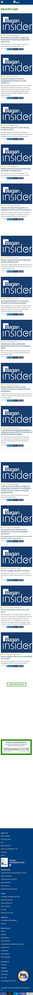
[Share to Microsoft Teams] (23, 993)
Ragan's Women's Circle (9, 889)
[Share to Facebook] (3, 993)
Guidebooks (5, 937)
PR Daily (3, 923)
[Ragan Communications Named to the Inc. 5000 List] (23, 976)
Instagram (4, 971)
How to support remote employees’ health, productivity (16, 261)
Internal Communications (10, 896)
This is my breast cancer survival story (15, 611)
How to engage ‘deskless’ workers (15, 571)
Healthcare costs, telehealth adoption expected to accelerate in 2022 (16, 346)
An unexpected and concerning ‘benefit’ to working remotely (15, 302)
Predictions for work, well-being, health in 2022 (15, 128)
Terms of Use (27, 751)
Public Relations (7, 900)
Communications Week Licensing (12, 944)
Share (10, 49)
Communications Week (9, 920)
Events (3, 931)
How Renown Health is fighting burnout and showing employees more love (15, 39)
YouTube (4, 977)
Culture (3, 909)
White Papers (5, 957)
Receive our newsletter (9, 849)
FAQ (2, 842)
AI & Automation (6, 903)
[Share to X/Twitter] (10, 993)
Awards (3, 934)
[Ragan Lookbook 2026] (13, 862)
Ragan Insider (6, 882)
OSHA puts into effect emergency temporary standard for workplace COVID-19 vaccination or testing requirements (16, 489)
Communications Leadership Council (14, 873)
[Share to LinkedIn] (16, 993)
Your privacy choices (8, 981)
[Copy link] (29, 993)
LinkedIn (4, 964)
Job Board (4, 950)
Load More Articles (16, 684)
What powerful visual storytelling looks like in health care (16, 169)
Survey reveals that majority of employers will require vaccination (16, 209)
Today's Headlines (7, 751)
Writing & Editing (7, 913)
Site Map (4, 852)
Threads (4, 968)
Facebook (4, 974)
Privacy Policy (6, 845)
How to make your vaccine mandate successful (16, 657)
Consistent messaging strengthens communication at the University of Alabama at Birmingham (16, 432)
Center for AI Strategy (9, 879)
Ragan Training (6, 876)
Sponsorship (5, 954)
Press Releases (6, 839)
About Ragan (5, 836)
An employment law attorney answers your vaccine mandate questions (14, 531)
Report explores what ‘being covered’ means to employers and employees (15, 389)
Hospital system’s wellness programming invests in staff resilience (13, 81)
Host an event (6, 941)
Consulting (5, 947)
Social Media (5, 906)
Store (3, 855)
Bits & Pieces (5, 886)
